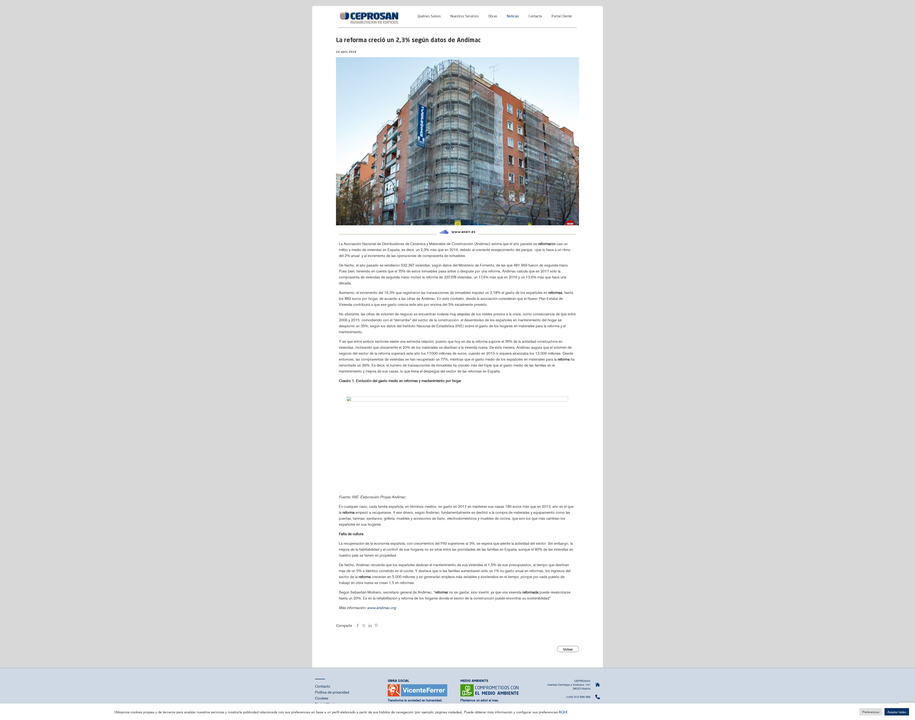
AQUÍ (563, 712)
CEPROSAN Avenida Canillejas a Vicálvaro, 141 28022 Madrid (568, 684)
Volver (568, 649)
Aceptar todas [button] (896, 712)
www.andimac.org (381, 607)
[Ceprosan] (369, 16)
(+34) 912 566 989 (578, 696)
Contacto (322, 686)
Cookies (321, 698)
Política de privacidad (332, 692)
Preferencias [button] (870, 712)
